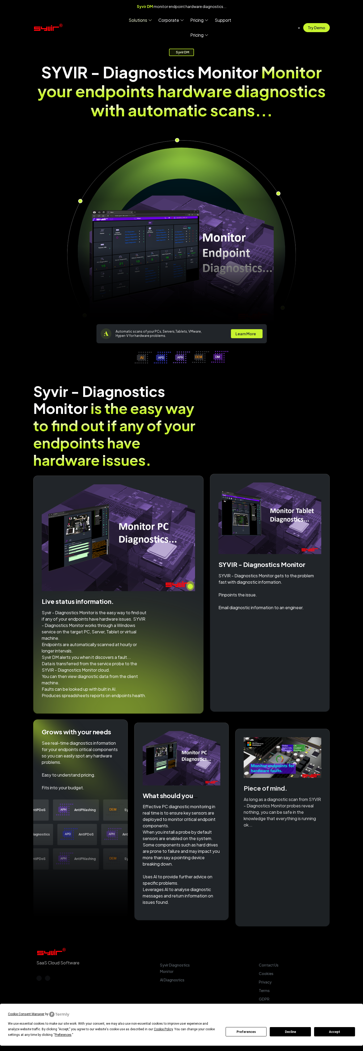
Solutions (138, 20)
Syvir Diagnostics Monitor (175, 968)
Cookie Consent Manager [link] (26, 1014)
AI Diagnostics (172, 979)
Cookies (266, 973)
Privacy (265, 982)
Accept (334, 1032)
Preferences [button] (63, 1035)
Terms (264, 990)
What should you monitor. (168, 798)
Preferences (246, 1032)
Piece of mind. (265, 786)
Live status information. (78, 602)
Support (223, 20)
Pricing (197, 20)
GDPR (264, 999)
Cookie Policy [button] (163, 1029)
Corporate (168, 20)
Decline (290, 1032)
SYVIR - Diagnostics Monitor (261, 565)
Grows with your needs (76, 731)
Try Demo (316, 27)
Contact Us (268, 965)
